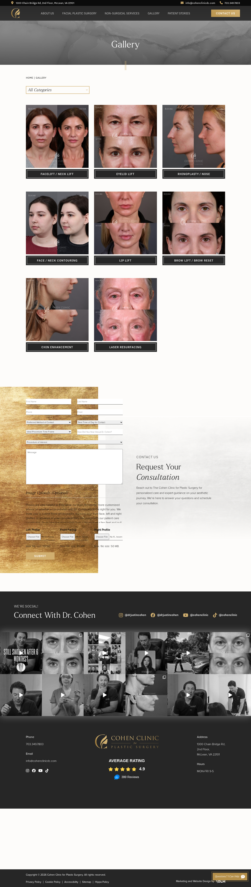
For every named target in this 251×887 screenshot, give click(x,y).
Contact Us (225, 13)
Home (29, 77)
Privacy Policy (33, 882)
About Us (47, 13)
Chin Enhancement (57, 347)
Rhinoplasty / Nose (194, 174)
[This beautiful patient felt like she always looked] (63, 653)
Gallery (153, 13)
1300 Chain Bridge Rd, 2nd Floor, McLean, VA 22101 (44, 3)
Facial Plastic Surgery (79, 13)
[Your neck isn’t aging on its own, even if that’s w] (188, 653)
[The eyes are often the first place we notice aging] (230, 653)
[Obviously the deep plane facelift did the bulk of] (21, 695)
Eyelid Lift (125, 174)
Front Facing (68, 530)
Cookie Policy (52, 882)
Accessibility (71, 882)
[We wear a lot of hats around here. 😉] (63, 695)
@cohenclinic (199, 615)
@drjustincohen (135, 615)
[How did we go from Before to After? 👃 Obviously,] (188, 695)
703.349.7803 (232, 3)
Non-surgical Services (122, 13)
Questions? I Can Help (227, 876)
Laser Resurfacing (125, 347)
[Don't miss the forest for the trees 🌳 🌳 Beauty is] (146, 653)
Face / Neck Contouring (57, 260)
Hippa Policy (102, 882)
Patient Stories (179, 13)
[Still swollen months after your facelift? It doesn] (21, 653)
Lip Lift (125, 260)
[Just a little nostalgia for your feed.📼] (230, 695)
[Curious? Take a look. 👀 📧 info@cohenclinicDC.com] (105, 653)
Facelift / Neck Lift (57, 174)
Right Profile (102, 530)
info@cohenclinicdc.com (200, 3)
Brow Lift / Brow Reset (194, 260)
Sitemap (86, 882)
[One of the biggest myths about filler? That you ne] (105, 695)
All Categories (40, 90)
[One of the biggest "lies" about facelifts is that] (146, 695)
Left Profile (33, 530)
